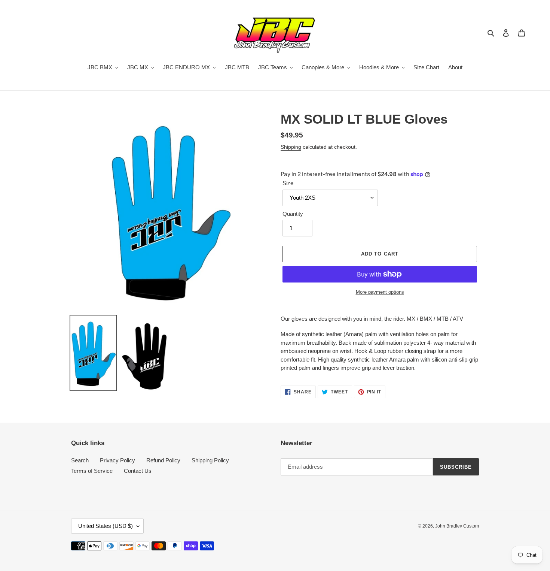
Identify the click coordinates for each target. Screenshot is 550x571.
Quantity (292, 214)
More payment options (380, 292)
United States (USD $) (105, 526)
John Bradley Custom (457, 526)
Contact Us (138, 471)
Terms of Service (92, 471)
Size (287, 183)
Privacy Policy (117, 460)
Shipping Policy (210, 460)
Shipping (291, 147)
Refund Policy (163, 460)
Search (80, 460)
